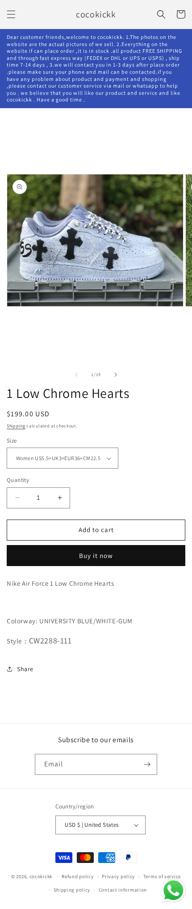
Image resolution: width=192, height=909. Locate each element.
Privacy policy (118, 876)
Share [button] (25, 669)
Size (12, 440)
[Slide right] (115, 375)
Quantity (18, 480)
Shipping (16, 426)
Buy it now (96, 555)
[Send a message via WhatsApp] (173, 890)
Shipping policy (72, 890)
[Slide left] (76, 375)
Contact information (123, 890)
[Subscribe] (147, 764)
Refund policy (77, 876)
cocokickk (40, 876)
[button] (11, 14)
